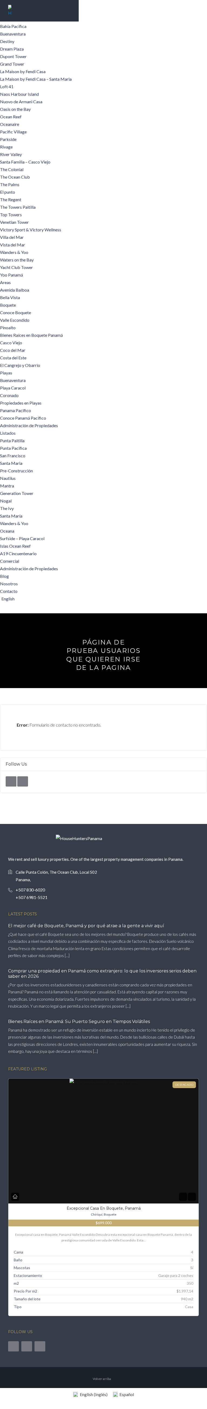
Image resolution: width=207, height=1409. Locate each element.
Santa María (11, 515)
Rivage (6, 146)
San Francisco (12, 455)
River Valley (11, 154)
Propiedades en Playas (21, 402)
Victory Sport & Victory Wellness (30, 229)
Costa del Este (13, 357)
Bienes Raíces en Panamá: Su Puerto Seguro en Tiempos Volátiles (79, 1021)
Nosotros (9, 583)
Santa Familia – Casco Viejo (25, 161)
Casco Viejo (11, 342)
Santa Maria (11, 463)
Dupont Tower (13, 56)
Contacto (9, 591)
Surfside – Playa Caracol (22, 538)
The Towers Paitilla (18, 207)
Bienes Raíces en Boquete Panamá (31, 335)
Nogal (6, 500)
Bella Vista (10, 297)
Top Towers (11, 214)
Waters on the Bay (17, 259)
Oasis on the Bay (15, 109)
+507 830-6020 (30, 889)
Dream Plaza (12, 48)
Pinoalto (8, 327)
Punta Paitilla (12, 440)
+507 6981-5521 (31, 897)
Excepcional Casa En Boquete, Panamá (104, 1208)
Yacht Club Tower (16, 267)
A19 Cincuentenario (18, 553)
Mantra (7, 485)
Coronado (9, 395)
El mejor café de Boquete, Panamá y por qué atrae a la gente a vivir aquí (86, 925)
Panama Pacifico (15, 410)
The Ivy (7, 508)
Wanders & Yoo (14, 252)
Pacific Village (13, 131)
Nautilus (8, 478)
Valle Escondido (14, 320)
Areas (5, 282)
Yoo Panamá (11, 274)
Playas (6, 372)
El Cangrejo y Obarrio (20, 365)
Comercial (9, 561)
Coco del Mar (12, 350)
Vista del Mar (12, 244)
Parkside (8, 139)
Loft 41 (6, 86)
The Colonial (11, 169)
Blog (4, 576)
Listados (8, 433)
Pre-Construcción (16, 470)
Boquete (8, 304)
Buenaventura (13, 33)
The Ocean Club (15, 176)
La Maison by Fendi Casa (23, 71)
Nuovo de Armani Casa (21, 101)
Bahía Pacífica (13, 26)
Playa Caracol (13, 387)
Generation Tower (16, 493)
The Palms (9, 184)
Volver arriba (102, 1379)
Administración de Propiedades (29, 425)
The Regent (10, 199)
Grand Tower (12, 63)
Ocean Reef (11, 116)
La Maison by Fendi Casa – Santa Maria (36, 79)
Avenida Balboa (14, 289)
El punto (7, 191)
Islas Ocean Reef (15, 545)
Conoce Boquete (15, 312)
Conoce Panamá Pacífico (23, 417)
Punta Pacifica (13, 448)
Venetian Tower (14, 222)
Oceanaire (9, 124)
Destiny (7, 41)
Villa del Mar (12, 237)
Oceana (7, 530)
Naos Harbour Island (19, 94)
